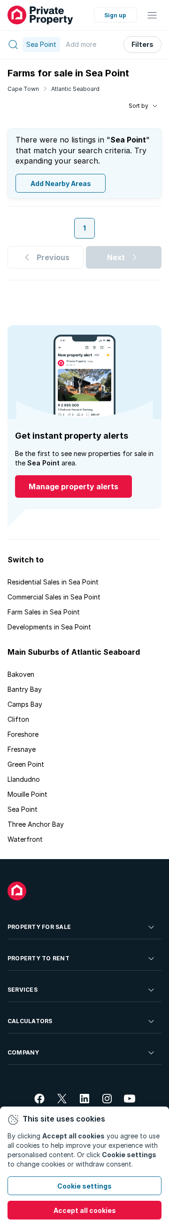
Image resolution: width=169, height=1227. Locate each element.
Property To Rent (38, 958)
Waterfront (25, 839)
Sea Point (23, 809)
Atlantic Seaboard (75, 88)
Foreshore (23, 734)
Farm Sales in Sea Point (44, 612)
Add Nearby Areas (61, 183)
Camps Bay (25, 704)
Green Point (26, 764)
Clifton (18, 719)
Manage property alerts (73, 486)
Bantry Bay (25, 689)
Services (23, 989)
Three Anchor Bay (36, 824)
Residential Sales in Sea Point (53, 582)
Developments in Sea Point (49, 627)
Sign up (115, 15)
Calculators (30, 1021)
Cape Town (23, 88)
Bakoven (21, 674)
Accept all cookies (85, 1210)
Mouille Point (27, 794)
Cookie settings (84, 1186)
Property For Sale (39, 926)
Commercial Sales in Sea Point (54, 597)
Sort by (138, 105)
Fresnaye (22, 749)
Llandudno (24, 779)
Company (23, 1052)
